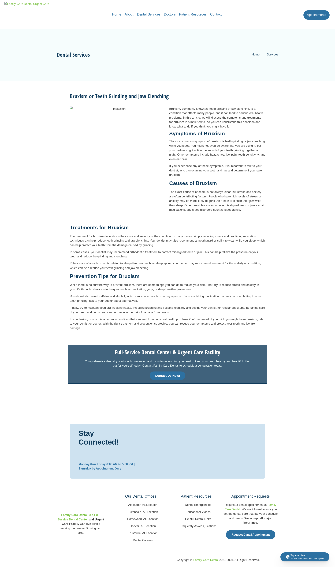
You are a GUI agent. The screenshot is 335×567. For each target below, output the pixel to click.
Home (116, 14)
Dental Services (149, 14)
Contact (216, 14)
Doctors (170, 14)
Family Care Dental (205, 560)
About (129, 14)
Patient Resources (193, 14)
